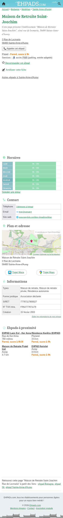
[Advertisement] (31, 116)
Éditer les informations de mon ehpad (46, 316)
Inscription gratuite (44, 508)
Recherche (59, 3)
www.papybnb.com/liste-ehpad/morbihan (35, 217)
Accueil (3, 3)
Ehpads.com (35, 505)
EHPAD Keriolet (40, 346)
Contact (30, 508)
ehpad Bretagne (45, 484)
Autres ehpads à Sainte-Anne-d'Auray (20, 77)
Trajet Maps (49, 272)
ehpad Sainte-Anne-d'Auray (19, 487)
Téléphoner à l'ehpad (24, 207)
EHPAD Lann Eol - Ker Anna (16, 333)
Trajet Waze (18, 272)
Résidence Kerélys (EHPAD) (46, 333)
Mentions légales (18, 508)
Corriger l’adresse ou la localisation (46, 254)
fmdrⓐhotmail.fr (25, 212)
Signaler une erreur (11, 192)
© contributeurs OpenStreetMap (47, 232)
